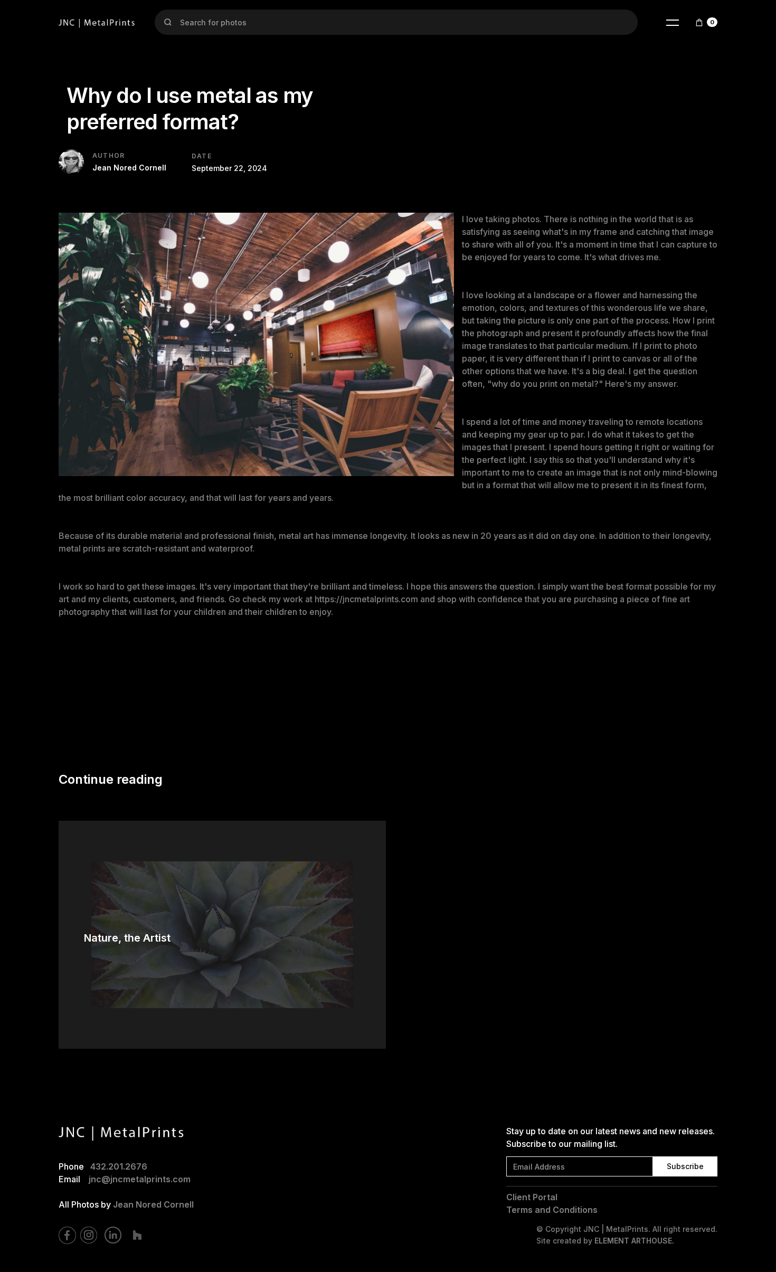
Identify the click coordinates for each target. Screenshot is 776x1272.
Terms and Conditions (552, 1209)
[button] (672, 22)
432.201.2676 (118, 1166)
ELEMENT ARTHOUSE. (634, 1240)
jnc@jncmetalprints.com (140, 1179)
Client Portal (531, 1197)
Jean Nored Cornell (153, 1204)
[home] (97, 22)
